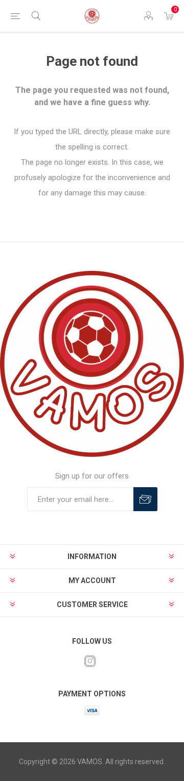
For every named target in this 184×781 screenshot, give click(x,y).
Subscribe (145, 499)
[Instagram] (90, 661)
